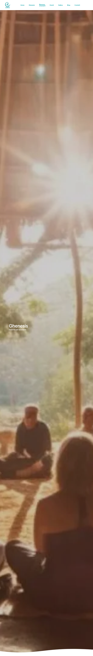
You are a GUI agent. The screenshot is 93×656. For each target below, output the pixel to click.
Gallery (60, 5)
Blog (68, 5)
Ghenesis (32, 5)
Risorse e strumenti (42, 5)
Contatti (77, 5)
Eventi (52, 5)
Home (22, 5)
